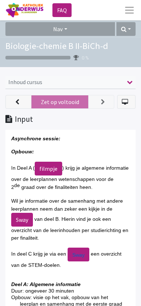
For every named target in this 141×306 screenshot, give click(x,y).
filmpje (48, 168)
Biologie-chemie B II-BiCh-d (56, 45)
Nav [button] (58, 29)
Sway (22, 219)
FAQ (62, 10)
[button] (126, 29)
